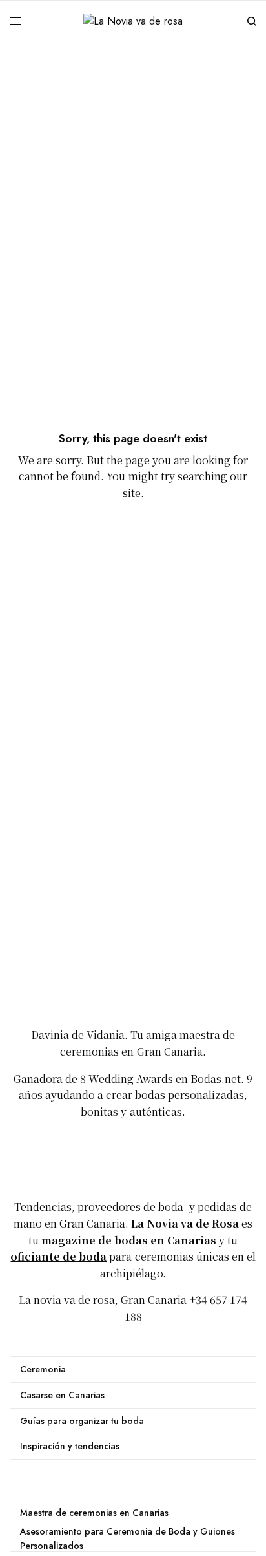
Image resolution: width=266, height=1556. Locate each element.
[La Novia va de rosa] (133, 21)
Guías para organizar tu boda (82, 1420)
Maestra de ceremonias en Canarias (94, 1512)
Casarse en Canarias (62, 1395)
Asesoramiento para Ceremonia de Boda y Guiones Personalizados (127, 1538)
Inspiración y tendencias (69, 1446)
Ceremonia (43, 1369)
